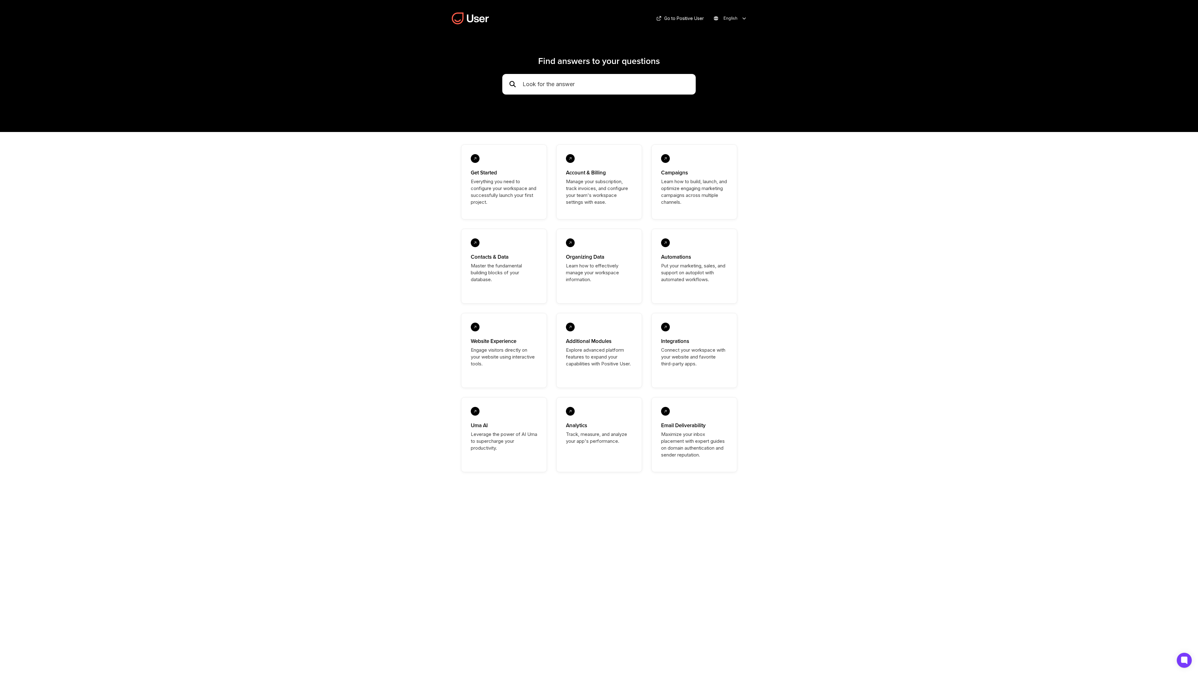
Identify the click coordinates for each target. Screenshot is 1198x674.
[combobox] (606, 84)
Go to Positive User (684, 18)
